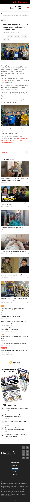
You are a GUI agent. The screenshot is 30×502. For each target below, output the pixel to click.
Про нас (15, 477)
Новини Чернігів (15, 462)
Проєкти (15, 474)
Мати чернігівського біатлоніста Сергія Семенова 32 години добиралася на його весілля (14, 140)
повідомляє (4, 80)
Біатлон (3, 20)
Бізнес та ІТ (15, 465)
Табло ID (15, 471)
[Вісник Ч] (15, 469)
